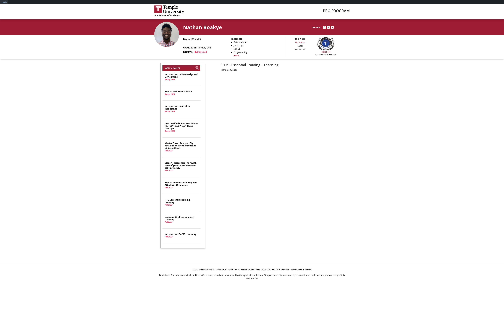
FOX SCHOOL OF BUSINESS (275, 269)
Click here (325, 52)
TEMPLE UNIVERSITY (301, 269)
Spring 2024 (181, 77)
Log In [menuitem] (4, 2)
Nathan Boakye (202, 27)
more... (237, 55)
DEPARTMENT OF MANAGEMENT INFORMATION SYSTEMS (230, 269)
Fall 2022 (180, 147)
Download (202, 51)
